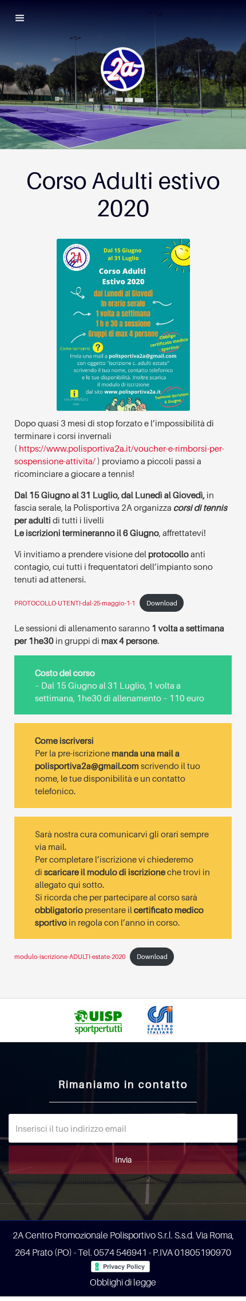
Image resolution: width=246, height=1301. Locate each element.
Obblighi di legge (123, 1282)
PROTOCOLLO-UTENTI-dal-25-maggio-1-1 (74, 603)
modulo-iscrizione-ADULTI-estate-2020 (69, 957)
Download (161, 603)
